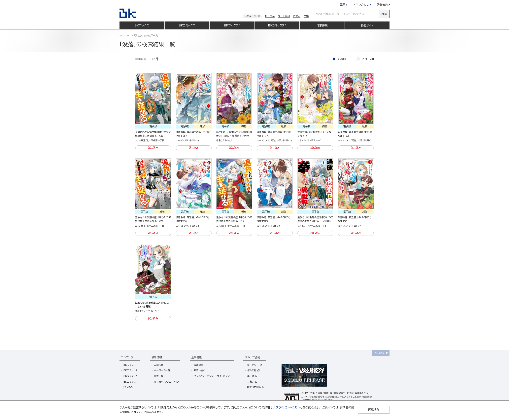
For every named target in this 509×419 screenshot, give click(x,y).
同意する (373, 409)
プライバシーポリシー (288, 407)
